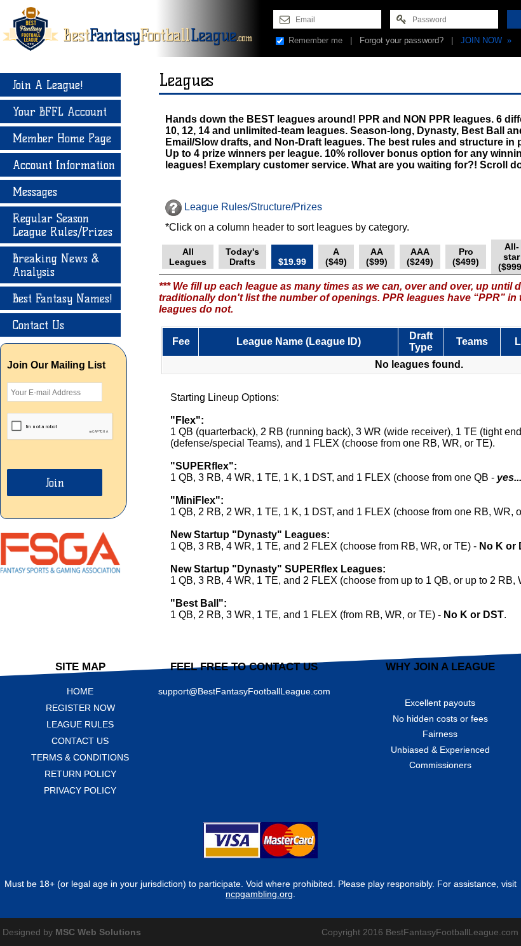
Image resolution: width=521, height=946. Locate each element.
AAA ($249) (420, 257)
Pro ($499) (465, 257)
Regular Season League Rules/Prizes (62, 225)
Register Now (80, 708)
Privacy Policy (80, 790)
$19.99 (292, 257)
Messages (35, 191)
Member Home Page (62, 138)
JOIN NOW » (486, 40)
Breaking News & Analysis (56, 265)
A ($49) (336, 257)
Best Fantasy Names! (62, 298)
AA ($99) (377, 257)
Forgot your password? (401, 40)
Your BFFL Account (60, 111)
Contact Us (38, 325)
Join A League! (48, 84)
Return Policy (80, 774)
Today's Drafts (242, 257)
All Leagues (187, 257)
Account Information (64, 165)
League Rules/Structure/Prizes (252, 206)
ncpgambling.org (259, 894)
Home (80, 691)
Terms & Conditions (80, 757)
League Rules (80, 724)
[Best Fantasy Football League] (136, 28)
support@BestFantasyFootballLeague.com (244, 691)
